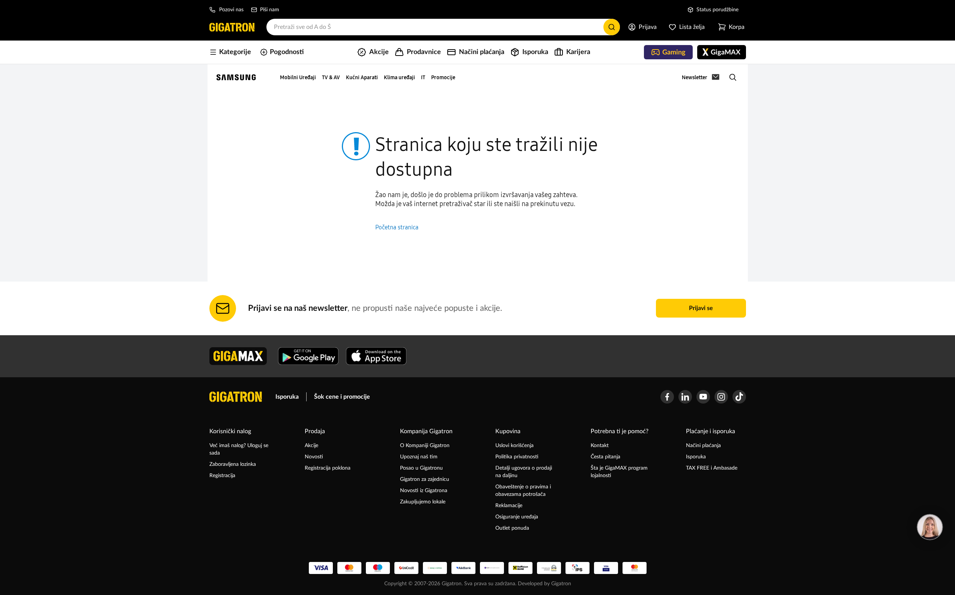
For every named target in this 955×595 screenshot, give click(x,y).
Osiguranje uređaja (516, 517)
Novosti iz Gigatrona (423, 490)
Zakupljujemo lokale (422, 502)
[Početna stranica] (231, 27)
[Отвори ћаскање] (930, 527)
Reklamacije (508, 505)
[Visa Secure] (606, 568)
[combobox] (443, 27)
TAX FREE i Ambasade (711, 468)
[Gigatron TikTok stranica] (739, 397)
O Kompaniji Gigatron (425, 445)
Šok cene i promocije (342, 397)
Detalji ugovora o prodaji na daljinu (523, 471)
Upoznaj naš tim (419, 456)
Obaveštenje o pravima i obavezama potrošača (523, 490)
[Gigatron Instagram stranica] (721, 397)
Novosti (314, 456)
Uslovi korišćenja (514, 445)
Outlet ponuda (512, 528)
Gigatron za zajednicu (424, 479)
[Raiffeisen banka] (520, 568)
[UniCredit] (406, 568)
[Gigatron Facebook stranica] (667, 397)
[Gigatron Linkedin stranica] (685, 397)
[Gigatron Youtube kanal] (703, 397)
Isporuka (287, 397)
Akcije (311, 445)
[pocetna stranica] (235, 397)
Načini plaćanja (703, 445)
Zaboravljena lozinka (232, 464)
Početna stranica (396, 227)
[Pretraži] (611, 27)
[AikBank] (463, 568)
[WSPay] (549, 568)
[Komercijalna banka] (492, 568)
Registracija (222, 475)
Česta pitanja (605, 456)
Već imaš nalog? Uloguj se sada (238, 449)
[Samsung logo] (236, 77)
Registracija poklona (327, 468)
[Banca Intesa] (435, 568)
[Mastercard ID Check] (635, 568)
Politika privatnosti (516, 456)
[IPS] (577, 568)
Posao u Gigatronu (421, 468)
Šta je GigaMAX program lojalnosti (619, 471)
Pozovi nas (231, 9)
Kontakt (600, 445)
